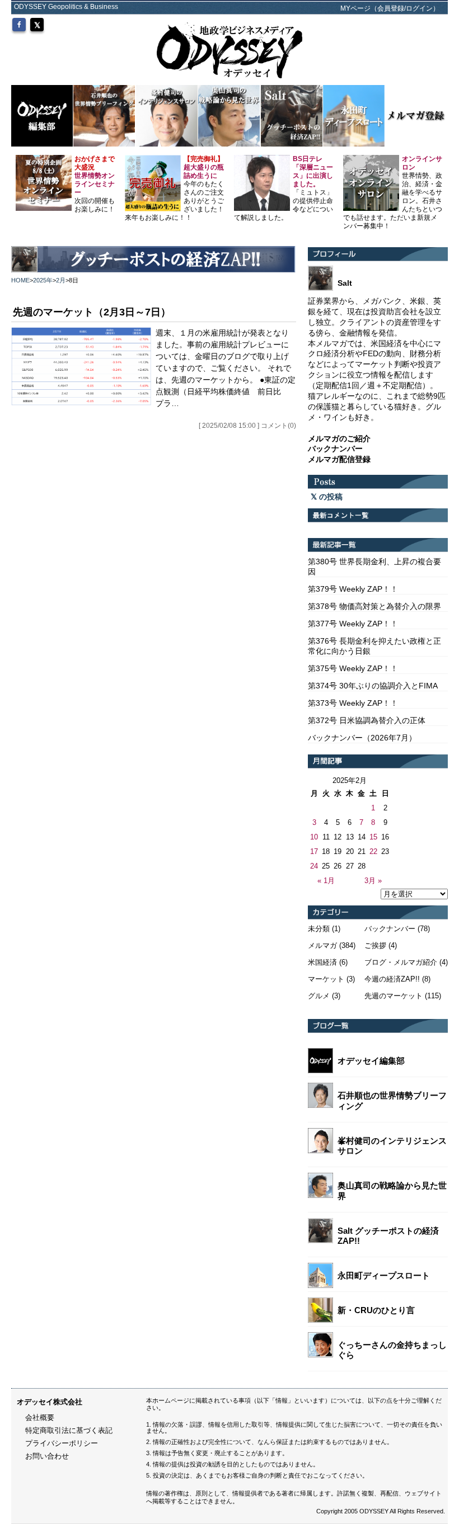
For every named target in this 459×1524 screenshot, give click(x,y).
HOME (20, 280)
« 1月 (326, 880)
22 (373, 851)
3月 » (373, 880)
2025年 (43, 280)
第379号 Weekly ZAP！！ (353, 588)
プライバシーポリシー (61, 1443)
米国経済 (322, 962)
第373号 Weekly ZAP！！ (353, 703)
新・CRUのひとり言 (376, 1310)
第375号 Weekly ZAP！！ (353, 668)
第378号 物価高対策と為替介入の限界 (374, 606)
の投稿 (330, 496)
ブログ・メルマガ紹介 (400, 962)
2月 (60, 280)
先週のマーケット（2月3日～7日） (92, 312)
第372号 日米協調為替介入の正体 (366, 720)
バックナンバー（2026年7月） (362, 737)
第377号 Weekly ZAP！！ (353, 623)
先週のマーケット (393, 996)
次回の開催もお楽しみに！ (94, 184)
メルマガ (322, 945)
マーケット (326, 979)
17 (314, 851)
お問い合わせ (47, 1456)
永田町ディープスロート (384, 1275)
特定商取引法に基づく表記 (69, 1430)
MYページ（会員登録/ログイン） (389, 8)
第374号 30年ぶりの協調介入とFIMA (373, 685)
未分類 (319, 928)
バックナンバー (389, 928)
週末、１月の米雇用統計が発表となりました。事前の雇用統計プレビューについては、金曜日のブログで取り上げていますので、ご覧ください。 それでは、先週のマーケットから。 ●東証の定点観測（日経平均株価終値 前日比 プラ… (226, 368)
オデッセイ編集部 (371, 1060)
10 (314, 837)
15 (373, 837)
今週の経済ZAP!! (392, 979)
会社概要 (39, 1417)
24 (314, 866)
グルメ (319, 996)
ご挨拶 (375, 945)
